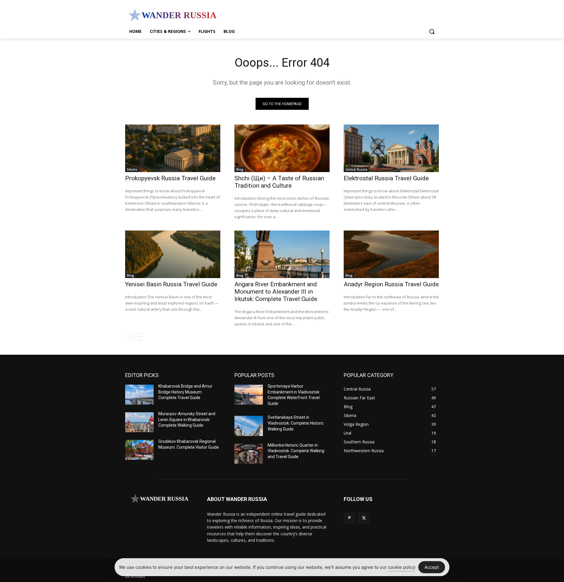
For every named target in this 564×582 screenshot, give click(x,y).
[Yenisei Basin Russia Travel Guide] (172, 254)
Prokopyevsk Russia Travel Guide (170, 178)
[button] (432, 31)
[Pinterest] (349, 518)
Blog (239, 169)
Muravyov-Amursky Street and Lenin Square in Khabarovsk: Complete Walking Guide (186, 419)
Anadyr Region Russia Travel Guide (391, 284)
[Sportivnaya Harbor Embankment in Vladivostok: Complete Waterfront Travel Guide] (248, 395)
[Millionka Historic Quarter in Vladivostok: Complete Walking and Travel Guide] (248, 454)
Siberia (132, 169)
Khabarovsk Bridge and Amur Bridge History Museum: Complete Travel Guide (185, 392)
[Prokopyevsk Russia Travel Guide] (172, 148)
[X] (364, 518)
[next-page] (138, 337)
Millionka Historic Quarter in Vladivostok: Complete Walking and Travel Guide (296, 451)
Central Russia (356, 169)
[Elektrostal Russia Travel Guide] (391, 148)
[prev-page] (128, 337)
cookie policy (401, 567)
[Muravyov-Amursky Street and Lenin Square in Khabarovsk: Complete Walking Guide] (139, 422)
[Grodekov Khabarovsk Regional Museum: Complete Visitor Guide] (139, 450)
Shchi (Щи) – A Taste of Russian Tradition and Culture (279, 182)
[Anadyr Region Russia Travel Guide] (391, 254)
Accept (431, 567)
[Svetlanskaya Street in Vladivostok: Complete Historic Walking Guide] (248, 426)
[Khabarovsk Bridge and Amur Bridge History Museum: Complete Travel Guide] (139, 395)
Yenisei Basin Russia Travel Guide (171, 284)
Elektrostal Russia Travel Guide (386, 178)
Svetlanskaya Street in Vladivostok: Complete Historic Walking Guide (296, 423)
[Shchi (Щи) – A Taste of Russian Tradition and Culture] (282, 148)
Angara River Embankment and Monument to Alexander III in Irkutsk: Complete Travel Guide (275, 291)
